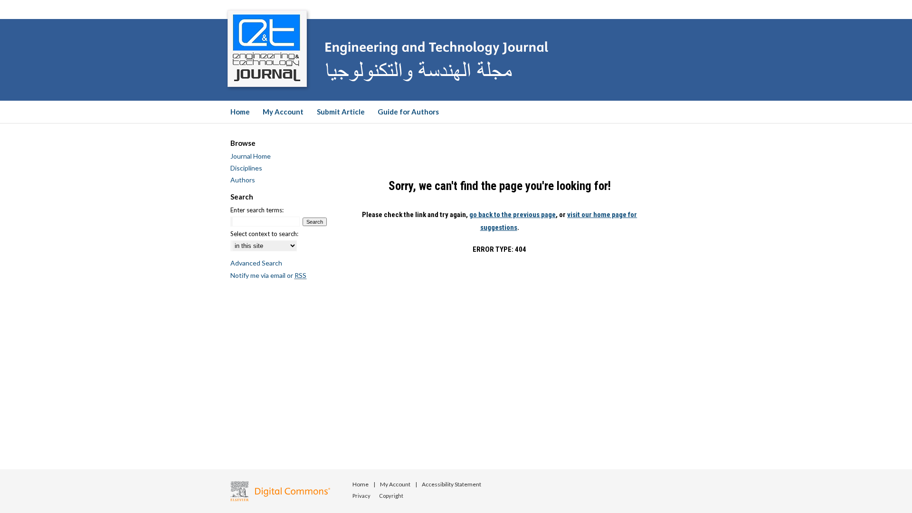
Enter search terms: (257, 210)
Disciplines (246, 168)
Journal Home (250, 156)
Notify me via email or (268, 275)
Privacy (361, 496)
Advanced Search (256, 263)
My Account (395, 484)
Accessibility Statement (451, 484)
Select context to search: (264, 234)
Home (361, 484)
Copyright (391, 496)
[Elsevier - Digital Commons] (280, 491)
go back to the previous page (512, 214)
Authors (242, 180)
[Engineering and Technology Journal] (456, 50)
